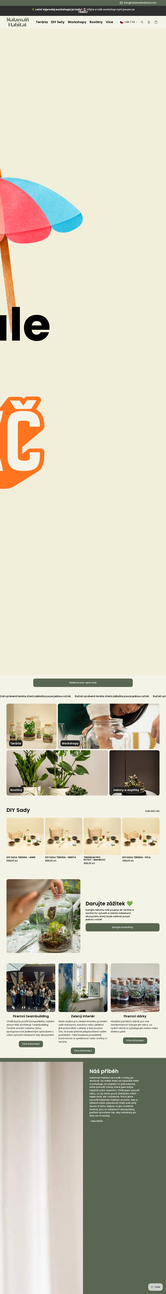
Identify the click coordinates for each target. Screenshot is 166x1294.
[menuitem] (42, 22)
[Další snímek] (41, 836)
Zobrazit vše (152, 811)
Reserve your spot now (83, 682)
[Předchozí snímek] (9, 836)
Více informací (31, 1043)
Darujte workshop (122, 927)
